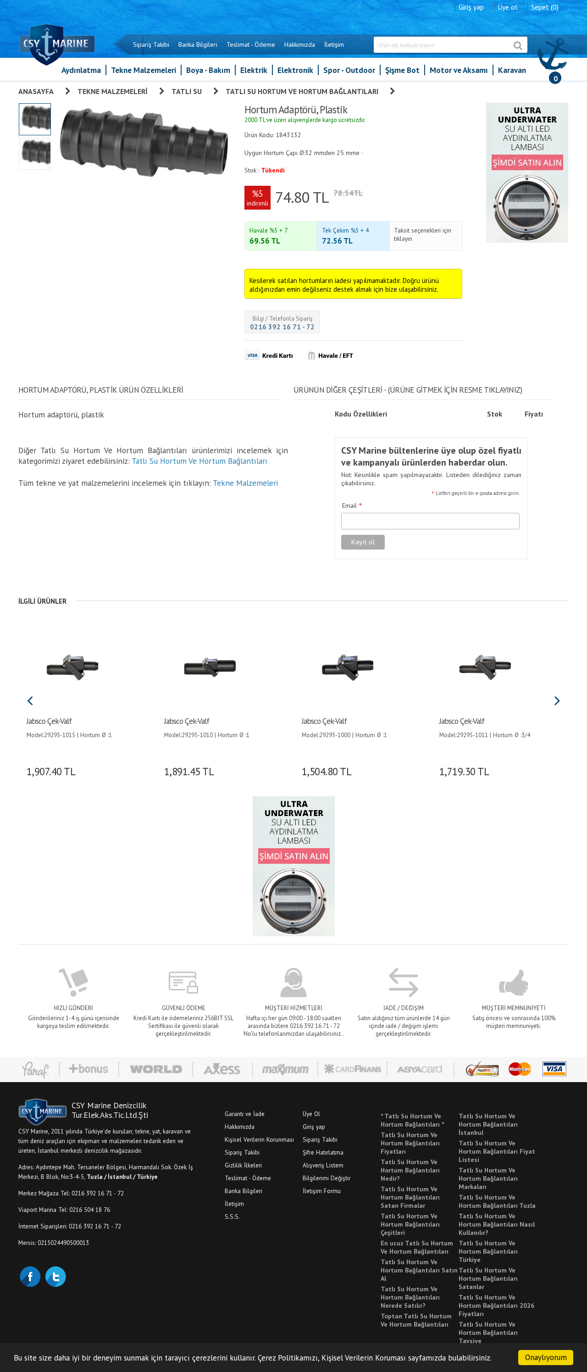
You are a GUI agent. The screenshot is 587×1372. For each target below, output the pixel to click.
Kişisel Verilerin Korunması (259, 1139)
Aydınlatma (81, 70)
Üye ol (507, 6)
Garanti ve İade (245, 1114)
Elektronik (295, 70)
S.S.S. (232, 1216)
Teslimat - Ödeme (251, 44)
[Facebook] (29, 1276)
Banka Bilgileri (197, 44)
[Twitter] (55, 1276)
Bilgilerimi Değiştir (326, 1178)
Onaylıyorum (546, 1357)
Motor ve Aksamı (459, 70)
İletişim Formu (322, 1191)
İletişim (334, 44)
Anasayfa (36, 91)
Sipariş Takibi (151, 44)
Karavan (512, 70)
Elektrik (253, 70)
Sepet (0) (545, 6)
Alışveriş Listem (323, 1165)
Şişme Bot (402, 70)
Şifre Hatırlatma (323, 1152)
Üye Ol (311, 1114)
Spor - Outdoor (349, 70)
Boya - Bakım (208, 70)
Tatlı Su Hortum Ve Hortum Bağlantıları (302, 91)
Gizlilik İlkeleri (243, 1165)
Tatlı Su (187, 91)
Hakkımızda (299, 44)
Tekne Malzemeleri (143, 70)
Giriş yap (471, 6)
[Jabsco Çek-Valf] (72, 666)
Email (352, 505)
